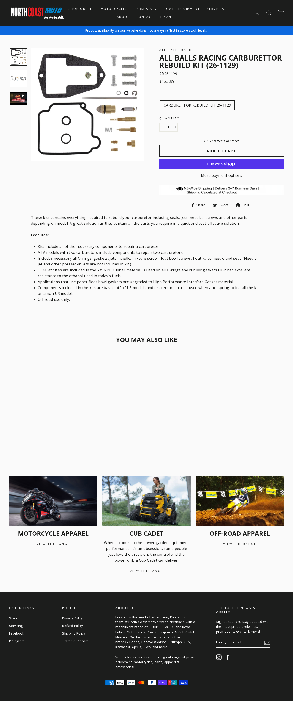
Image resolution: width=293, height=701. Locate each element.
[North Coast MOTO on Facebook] (228, 657)
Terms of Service (75, 641)
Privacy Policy (72, 618)
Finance (168, 17)
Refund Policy (72, 626)
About (123, 17)
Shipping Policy (73, 633)
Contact (145, 17)
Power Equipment (182, 9)
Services (216, 9)
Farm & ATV (146, 9)
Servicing (16, 626)
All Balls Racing (177, 50)
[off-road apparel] (240, 501)
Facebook (16, 633)
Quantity (169, 118)
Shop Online (81, 9)
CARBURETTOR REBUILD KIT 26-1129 (197, 105)
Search (14, 618)
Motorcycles (114, 9)
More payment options (221, 175)
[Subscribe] (267, 643)
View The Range (53, 544)
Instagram (17, 641)
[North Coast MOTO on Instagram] (219, 657)
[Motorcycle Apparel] (53, 501)
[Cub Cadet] (146, 501)
